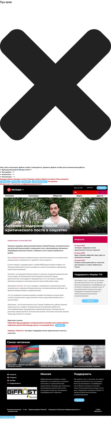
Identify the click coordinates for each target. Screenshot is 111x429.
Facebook (13, 374)
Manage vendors (34, 179)
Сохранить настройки (39, 181)
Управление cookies (7, 417)
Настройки (26, 181)
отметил (19, 286)
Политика (9, 196)
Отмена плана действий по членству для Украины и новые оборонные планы (89, 265)
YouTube (12, 380)
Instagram (13, 377)
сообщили (15, 258)
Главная (11, 331)
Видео (79, 196)
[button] (55, 85)
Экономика (33, 196)
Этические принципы (14, 409)
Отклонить (16, 181)
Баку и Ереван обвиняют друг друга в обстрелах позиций (90, 256)
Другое (100, 196)
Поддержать (101, 187)
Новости (19, 331)
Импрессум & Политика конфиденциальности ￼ (21, 184)
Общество (57, 196)
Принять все (5, 181)
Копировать (60, 325)
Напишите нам (13, 411)
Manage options (6, 179)
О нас (25, 409)
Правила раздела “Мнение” (38, 409)
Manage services (20, 179)
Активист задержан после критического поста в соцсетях (87, 249)
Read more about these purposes (55, 179)
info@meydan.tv (15, 383)
